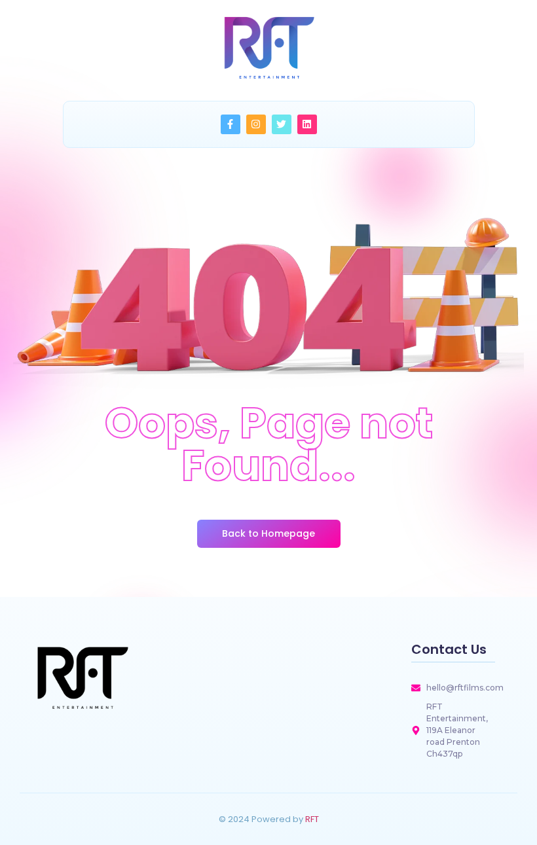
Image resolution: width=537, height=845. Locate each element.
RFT (312, 819)
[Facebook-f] (230, 124)
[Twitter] (281, 124)
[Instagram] (256, 124)
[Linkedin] (307, 124)
